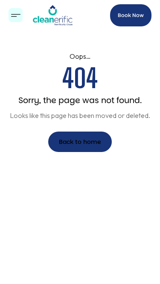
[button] (16, 15)
